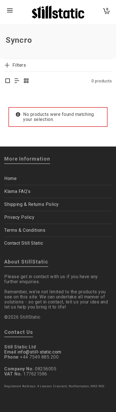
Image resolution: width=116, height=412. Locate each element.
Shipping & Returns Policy (31, 204)
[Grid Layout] (26, 81)
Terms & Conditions (24, 230)
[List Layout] (17, 81)
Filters (19, 65)
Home (10, 178)
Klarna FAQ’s (17, 191)
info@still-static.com (39, 352)
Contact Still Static (23, 243)
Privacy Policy (19, 217)
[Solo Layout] (7, 81)
